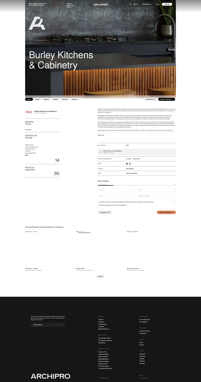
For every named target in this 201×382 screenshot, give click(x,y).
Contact (74, 99)
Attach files (103, 212)
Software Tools (102, 363)
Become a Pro (147, 4)
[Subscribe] (61, 324)
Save (70, 233)
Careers (141, 345)
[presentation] (105, 212)
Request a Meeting (165, 99)
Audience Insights (103, 354)
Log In (158, 4)
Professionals (40, 5)
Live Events (142, 333)
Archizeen (101, 326)
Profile (29, 99)
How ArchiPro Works (104, 338)
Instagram (142, 354)
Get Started (101, 343)
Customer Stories (144, 331)
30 (56, 173)
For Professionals (103, 366)
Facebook (142, 356)
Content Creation (103, 361)
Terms (141, 375)
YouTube (142, 361)
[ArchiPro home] (100, 5)
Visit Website (150, 99)
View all (100, 276)
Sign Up (167, 4)
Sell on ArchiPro (103, 356)
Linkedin (141, 358)
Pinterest (142, 363)
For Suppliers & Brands (105, 368)
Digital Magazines (103, 329)
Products (43, 3)
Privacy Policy (143, 378)
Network (65, 99)
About (37, 99)
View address (130, 168)
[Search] (130, 4)
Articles (55, 99)
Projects (36, 3)
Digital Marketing (103, 359)
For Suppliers (143, 322)
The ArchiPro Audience (105, 340)
